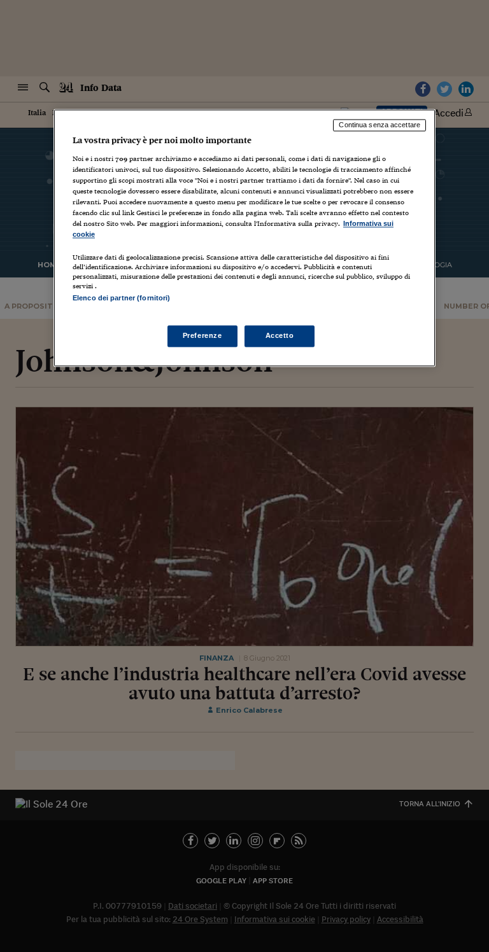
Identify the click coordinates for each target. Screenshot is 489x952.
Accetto (280, 335)
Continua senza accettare (379, 125)
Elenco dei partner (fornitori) (121, 298)
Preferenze (202, 335)
